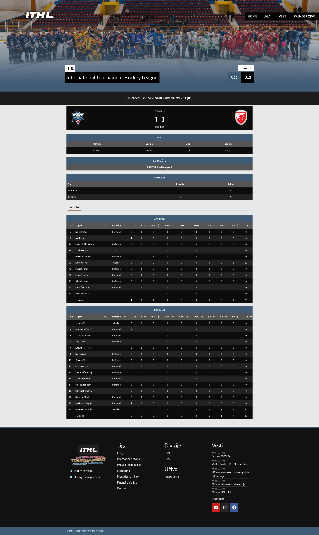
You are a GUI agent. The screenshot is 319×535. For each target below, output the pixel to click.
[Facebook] (234, 507)
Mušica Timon (82, 268)
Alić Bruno (80, 238)
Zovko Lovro (81, 250)
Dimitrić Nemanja (83, 390)
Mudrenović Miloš (83, 329)
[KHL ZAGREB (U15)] (100, 118)
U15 (234, 77)
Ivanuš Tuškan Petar (85, 244)
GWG (196, 225)
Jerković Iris (81, 323)
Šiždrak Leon (81, 281)
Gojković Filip (81, 360)
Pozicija (116, 225)
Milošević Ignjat (82, 366)
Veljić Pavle (80, 341)
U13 (248, 77)
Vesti (283, 16)
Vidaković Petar (83, 384)
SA (209, 225)
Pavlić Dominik (82, 293)
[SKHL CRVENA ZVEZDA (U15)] (219, 118)
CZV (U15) (72, 196)
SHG (181, 225)
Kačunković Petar (83, 347)
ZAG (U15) (73, 190)
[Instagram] (225, 507)
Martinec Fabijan (83, 256)
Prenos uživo (305, 16)
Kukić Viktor (81, 353)
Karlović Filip (81, 262)
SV (233, 225)
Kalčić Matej (81, 231)
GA (221, 225)
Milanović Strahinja (84, 409)
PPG (167, 225)
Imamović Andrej (83, 372)
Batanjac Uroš (82, 397)
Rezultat (74, 206)
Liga (267, 16)
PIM (153, 225)
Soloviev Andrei (83, 335)
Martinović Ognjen (84, 403)
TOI (246, 225)
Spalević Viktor (82, 378)
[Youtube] (216, 507)
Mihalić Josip (81, 274)
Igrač (79, 225)
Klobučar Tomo (82, 287)
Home (252, 16)
